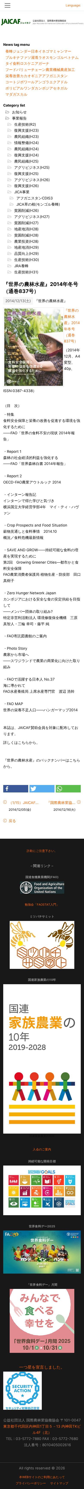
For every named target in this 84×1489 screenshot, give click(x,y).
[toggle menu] (42, 5)
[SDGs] (42, 1190)
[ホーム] (42, 20)
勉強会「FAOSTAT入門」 (42, 904)
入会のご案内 (42, 1149)
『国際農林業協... (61, 803)
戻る (12, 821)
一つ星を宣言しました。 (42, 1367)
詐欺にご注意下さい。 (42, 851)
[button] (15, 788)
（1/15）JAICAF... (24, 803)
